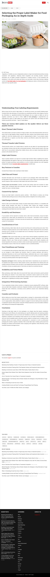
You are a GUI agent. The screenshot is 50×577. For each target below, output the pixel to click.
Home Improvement (13, 441)
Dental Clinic (30, 437)
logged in (10, 357)
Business (16, 437)
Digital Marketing (40, 437)
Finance (27, 439)
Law (27, 441)
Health (4, 441)
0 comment (14, 19)
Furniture (39, 439)
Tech (40, 443)
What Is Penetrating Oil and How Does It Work (12, 382)
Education (5, 439)
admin (3, 19)
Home (12, 8)
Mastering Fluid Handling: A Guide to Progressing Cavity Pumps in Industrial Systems (21, 364)
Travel (19, 570)
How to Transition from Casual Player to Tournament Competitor (16, 376)
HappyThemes (31, 574)
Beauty (10, 437)
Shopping (17, 443)
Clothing (23, 437)
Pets (3, 443)
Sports (35, 443)
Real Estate (10, 443)
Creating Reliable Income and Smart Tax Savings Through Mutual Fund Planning (20, 385)
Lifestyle (33, 441)
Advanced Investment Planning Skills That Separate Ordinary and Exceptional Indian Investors (23, 367)
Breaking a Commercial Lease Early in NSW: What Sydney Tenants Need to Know (20, 369)
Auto (4, 437)
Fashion (21, 439)
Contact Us (37, 514)
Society (29, 443)
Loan (39, 441)
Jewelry (22, 441)
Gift (45, 439)
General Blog (21, 574)
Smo (23, 443)
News (44, 441)
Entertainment (13, 439)
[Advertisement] (25, 59)
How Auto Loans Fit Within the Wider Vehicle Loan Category (15, 387)
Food (17, 8)
